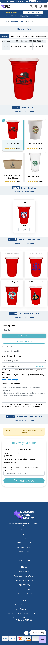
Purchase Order (24, 589)
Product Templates (24, 593)
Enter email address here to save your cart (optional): (20, 468)
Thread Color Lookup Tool (24, 547)
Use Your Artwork (24, 336)
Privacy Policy (24, 571)
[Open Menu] (45, 6)
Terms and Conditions (24, 580)
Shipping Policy (24, 585)
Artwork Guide (24, 560)
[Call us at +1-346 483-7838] (40, 7)
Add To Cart (26, 481)
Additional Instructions (11, 384)
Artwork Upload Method (11, 356)
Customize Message (24, 341)
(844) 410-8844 (27, 605)
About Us (24, 530)
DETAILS (38, 1)
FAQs (24, 534)
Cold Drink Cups (16, 22)
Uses (24, 556)
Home (4, 22)
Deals (24, 538)
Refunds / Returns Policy (24, 576)
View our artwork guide (11, 379)
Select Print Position (10, 347)
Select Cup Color (9, 326)
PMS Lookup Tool (24, 543)
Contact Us (24, 552)
